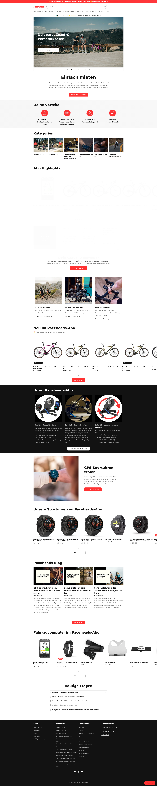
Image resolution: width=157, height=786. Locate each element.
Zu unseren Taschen (71, 316)
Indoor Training (38, 727)
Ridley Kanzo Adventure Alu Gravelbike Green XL (106, 367)
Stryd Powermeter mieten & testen (66, 758)
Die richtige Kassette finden (64, 746)
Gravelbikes (54, 155)
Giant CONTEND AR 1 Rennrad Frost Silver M (105, 205)
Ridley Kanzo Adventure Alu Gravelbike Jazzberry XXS (45, 367)
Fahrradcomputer (86, 155)
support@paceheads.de (109, 727)
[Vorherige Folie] (67, 69)
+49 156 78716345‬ (107, 731)
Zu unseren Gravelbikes (42, 316)
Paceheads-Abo (60, 727)
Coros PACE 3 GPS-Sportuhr (113, 539)
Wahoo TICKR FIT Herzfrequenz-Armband (67, 663)
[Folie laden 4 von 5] (79, 69)
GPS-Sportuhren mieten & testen (65, 761)
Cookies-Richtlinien (84, 742)
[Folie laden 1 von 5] (71, 69)
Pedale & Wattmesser (114, 155)
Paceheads (75, 782)
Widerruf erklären (84, 753)
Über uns (81, 727)
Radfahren (36, 730)
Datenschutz (82, 739)
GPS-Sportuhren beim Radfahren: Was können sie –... (47, 590)
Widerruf (81, 750)
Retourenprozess (84, 747)
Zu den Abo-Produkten (78, 94)
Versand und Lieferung (85, 744)
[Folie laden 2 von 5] (74, 69)
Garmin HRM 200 (86, 662)
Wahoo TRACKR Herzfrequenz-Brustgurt (139, 663)
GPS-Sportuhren (100, 155)
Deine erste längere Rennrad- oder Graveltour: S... (78, 590)
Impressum (82, 756)
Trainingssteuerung (39, 739)
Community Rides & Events (86, 733)
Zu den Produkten (78, 268)
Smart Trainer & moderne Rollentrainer (70, 156)
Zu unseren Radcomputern (104, 319)
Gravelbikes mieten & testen (64, 749)
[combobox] (77, 7)
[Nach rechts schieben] (82, 214)
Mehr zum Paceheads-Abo (78, 448)
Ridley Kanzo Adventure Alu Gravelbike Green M (136, 367)
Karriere (81, 730)
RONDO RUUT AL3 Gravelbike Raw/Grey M (75, 205)
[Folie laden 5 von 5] (81, 69)
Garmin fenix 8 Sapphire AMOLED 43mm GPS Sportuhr (91, 540)
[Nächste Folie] (85, 69)
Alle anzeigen (78, 219)
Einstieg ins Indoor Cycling (64, 736)
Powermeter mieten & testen (64, 755)
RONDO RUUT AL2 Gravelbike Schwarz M (134, 205)
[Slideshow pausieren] (89, 69)
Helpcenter (105, 735)
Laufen (36, 733)
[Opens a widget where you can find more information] (149, 783)
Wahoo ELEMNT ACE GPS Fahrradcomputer (46, 205)
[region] (90, 236)
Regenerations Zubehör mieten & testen (65, 765)
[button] (49, 11)
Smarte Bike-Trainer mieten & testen (64, 740)
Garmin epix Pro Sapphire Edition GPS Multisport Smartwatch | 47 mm (141, 540)
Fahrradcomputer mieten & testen (66, 752)
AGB (80, 736)
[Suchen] (105, 6)
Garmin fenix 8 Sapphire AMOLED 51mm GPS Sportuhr (43, 540)
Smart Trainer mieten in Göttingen (66, 744)
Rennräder (38, 155)
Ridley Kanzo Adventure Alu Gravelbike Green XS (77, 367)
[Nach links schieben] (75, 214)
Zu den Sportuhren (93, 489)
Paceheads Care (61, 730)
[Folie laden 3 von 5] (76, 69)
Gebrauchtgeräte (61, 733)
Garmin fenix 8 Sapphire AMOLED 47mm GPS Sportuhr (67, 540)
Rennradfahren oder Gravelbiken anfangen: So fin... (108, 590)
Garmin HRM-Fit (110, 662)
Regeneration (37, 736)
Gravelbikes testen (46, 48)
